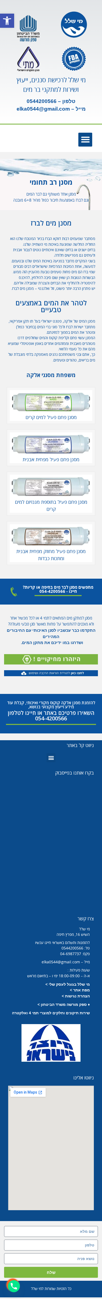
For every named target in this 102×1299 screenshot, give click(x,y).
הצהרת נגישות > (76, 996)
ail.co (58, 109)
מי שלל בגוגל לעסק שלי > (67, 984)
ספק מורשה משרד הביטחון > (62, 1004)
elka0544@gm (34, 109)
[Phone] (14, 1286)
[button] (7, 21)
